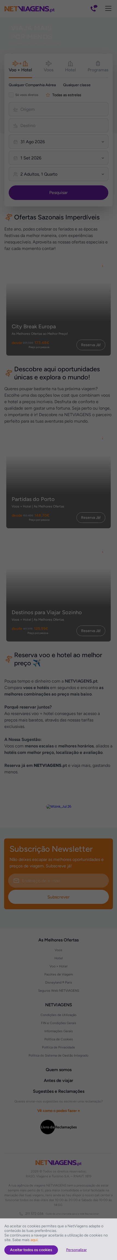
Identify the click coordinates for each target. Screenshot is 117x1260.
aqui (34, 1240)
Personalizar (76, 1250)
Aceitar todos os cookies (31, 1250)
